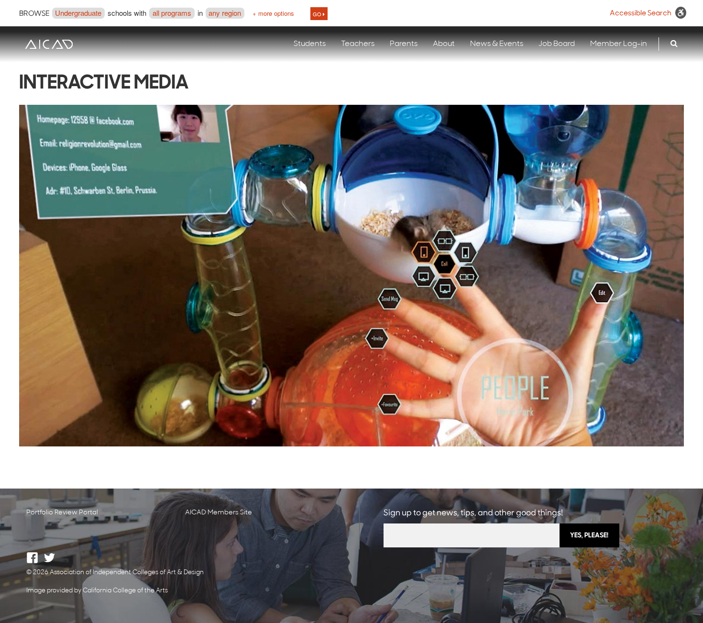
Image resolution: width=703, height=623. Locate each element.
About (444, 44)
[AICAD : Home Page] (48, 44)
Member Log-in (618, 44)
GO (318, 14)
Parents (403, 44)
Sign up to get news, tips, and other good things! (473, 513)
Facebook (32, 558)
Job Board (556, 44)
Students (310, 44)
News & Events (496, 44)
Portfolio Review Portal (62, 512)
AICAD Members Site (218, 512)
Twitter (49, 558)
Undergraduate (78, 13)
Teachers (357, 44)
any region (225, 13)
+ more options (273, 13)
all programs (172, 13)
